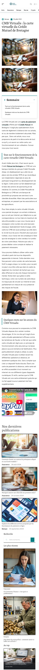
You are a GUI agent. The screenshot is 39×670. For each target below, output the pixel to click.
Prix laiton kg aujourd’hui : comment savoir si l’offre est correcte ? (19, 640)
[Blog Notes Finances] (13, 4)
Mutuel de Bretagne (15, 166)
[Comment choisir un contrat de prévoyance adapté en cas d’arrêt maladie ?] (19, 445)
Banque (4, 529)
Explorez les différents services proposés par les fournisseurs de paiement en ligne (18, 525)
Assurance (6, 464)
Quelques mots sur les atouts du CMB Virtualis (17, 113)
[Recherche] (31, 4)
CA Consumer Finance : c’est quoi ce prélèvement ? (16, 593)
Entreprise (6, 636)
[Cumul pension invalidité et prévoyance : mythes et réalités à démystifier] (19, 658)
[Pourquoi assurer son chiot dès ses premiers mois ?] (19, 479)
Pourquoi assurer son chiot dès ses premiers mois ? (19, 493)
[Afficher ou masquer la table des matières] (27, 100)
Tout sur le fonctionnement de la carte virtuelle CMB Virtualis (17, 107)
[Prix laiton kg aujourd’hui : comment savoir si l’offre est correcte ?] (19, 616)
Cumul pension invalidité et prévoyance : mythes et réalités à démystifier (19, 663)
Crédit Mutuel (24, 125)
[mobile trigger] (3, 4)
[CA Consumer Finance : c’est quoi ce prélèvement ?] (19, 568)
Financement (7, 589)
